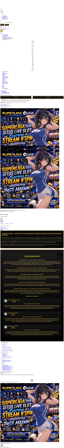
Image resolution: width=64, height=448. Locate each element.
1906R (3, 86)
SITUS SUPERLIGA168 (5, 92)
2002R (3, 85)
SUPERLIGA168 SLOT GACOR (7, 369)
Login (2, 24)
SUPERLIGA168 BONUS (6, 360)
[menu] (32, 62)
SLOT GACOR (4, 344)
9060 (3, 87)
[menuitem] (5, 34)
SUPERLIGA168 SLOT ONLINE (7, 350)
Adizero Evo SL (4, 81)
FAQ (3, 359)
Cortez (3, 72)
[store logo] (8, 23)
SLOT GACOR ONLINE (6, 370)
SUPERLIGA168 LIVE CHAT (7, 361)
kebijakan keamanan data (21, 374)
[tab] (32, 230)
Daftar (6, 24)
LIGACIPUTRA (4, 16)
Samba (3, 79)
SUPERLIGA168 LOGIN (5, 93)
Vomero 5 (3, 75)
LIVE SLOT (4, 18)
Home (3, 99)
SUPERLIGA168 (5, 17)
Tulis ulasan (12, 223)
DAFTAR (16, 97)
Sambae (3, 80)
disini (6, 211)
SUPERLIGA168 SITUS (6, 368)
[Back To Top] (0, 446)
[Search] (1, 31)
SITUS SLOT (4, 345)
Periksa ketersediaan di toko (4, 228)
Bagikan (1, 229)
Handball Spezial (4, 78)
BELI (1, 219)
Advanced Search (3, 29)
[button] (2, 148)
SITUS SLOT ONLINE (6, 366)
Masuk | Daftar (4, 15)
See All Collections (5, 76)
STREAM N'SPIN (5, 19)
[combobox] (4, 28)
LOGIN (48, 97)
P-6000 (3, 74)
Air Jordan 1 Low (5, 73)
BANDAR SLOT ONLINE (6, 347)
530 (2, 84)
